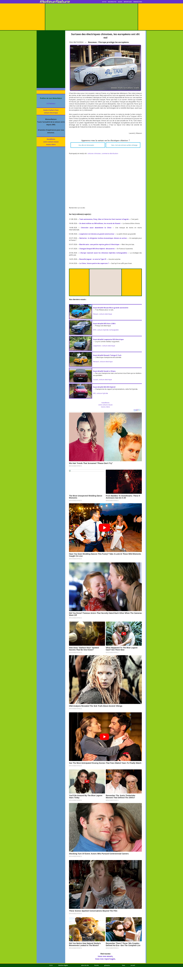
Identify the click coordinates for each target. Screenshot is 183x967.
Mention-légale (63, 965)
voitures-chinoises (94, 153)
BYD (94, 330)
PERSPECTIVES (137, 2)
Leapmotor (97, 346)
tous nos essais (105, 956)
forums (96, 965)
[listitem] (88, 145)
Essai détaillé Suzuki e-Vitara (104, 371)
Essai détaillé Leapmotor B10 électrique (108, 339)
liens (123, 965)
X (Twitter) (51, 104)
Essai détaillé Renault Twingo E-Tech (107, 355)
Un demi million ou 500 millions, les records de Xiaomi (99, 223)
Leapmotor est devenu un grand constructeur (96, 234)
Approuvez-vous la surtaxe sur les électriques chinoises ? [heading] (105, 140)
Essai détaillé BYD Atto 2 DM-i (104, 323)
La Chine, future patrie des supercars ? (94, 263)
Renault (96, 362)
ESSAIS (120, 2)
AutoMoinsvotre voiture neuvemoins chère (51, 142)
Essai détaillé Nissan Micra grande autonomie (110, 308)
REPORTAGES (128, 2)
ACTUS (104, 2)
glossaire (107, 965)
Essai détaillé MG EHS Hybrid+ (104, 387)
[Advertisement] (91, 16)
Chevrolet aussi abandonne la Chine (96, 228)
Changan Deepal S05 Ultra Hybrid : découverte (97, 249)
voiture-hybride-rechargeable (108, 330)
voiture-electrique (105, 314)
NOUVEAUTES (112, 2)
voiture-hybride (102, 393)
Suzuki (95, 379)
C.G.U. (51, 965)
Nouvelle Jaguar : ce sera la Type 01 (92, 259)
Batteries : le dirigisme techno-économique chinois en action (103, 238)
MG (94, 393)
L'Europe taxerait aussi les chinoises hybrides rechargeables (103, 253)
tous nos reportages (105, 959)
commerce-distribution (110, 153)
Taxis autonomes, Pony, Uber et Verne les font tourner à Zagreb (104, 219)
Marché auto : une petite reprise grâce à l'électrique (99, 244)
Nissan (95, 314)
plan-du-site (85, 965)
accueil (133, 965)
